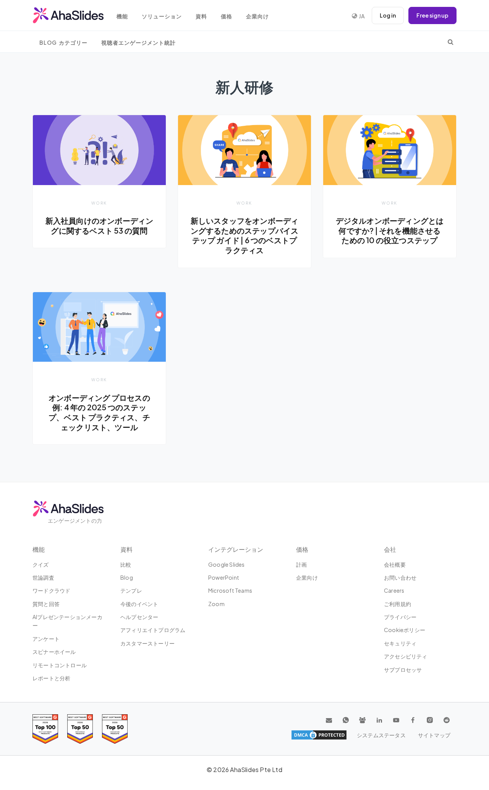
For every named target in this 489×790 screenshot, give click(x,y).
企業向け (257, 16)
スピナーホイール (54, 651)
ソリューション (162, 16)
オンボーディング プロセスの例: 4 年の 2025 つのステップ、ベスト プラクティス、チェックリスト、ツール (99, 412)
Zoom (216, 603)
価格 (226, 16)
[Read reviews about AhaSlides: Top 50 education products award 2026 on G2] (80, 729)
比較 (125, 564)
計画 (301, 564)
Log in (388, 15)
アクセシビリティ (405, 656)
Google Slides (226, 564)
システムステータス (381, 734)
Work (99, 202)
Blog (126, 577)
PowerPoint (223, 577)
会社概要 (395, 564)
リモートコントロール (59, 665)
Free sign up (432, 15)
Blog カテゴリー (63, 42)
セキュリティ (400, 643)
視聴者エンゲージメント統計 (138, 42)
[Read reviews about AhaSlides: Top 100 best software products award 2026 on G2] (45, 729)
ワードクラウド (51, 590)
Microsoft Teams (230, 590)
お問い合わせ (400, 577)
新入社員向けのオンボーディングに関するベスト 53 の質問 (99, 225)
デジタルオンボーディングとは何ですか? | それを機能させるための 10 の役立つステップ (390, 230)
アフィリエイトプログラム (152, 629)
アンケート (46, 638)
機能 (122, 16)
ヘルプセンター (139, 616)
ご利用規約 (397, 603)
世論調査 (43, 577)
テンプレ (131, 590)
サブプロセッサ (403, 669)
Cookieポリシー (404, 629)
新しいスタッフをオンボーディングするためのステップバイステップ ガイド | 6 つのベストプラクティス (245, 235)
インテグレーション (235, 549)
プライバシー (400, 616)
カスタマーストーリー (147, 643)
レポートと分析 (51, 678)
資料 (201, 16)
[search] (451, 42)
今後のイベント (139, 603)
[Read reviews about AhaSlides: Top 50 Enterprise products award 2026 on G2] (115, 729)
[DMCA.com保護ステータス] (319, 735)
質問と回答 (46, 603)
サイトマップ (434, 734)
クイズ (40, 564)
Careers (394, 590)
